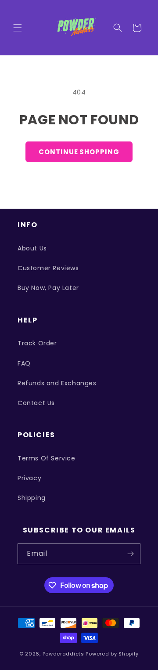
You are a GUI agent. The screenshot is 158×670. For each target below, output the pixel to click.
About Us (32, 248)
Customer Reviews (48, 268)
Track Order (37, 343)
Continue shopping (79, 151)
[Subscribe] (130, 553)
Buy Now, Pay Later (48, 287)
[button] (17, 27)
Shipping (32, 497)
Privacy (29, 478)
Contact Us (36, 402)
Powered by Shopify (112, 653)
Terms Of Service (46, 458)
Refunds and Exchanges (57, 383)
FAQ (24, 363)
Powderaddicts (63, 653)
